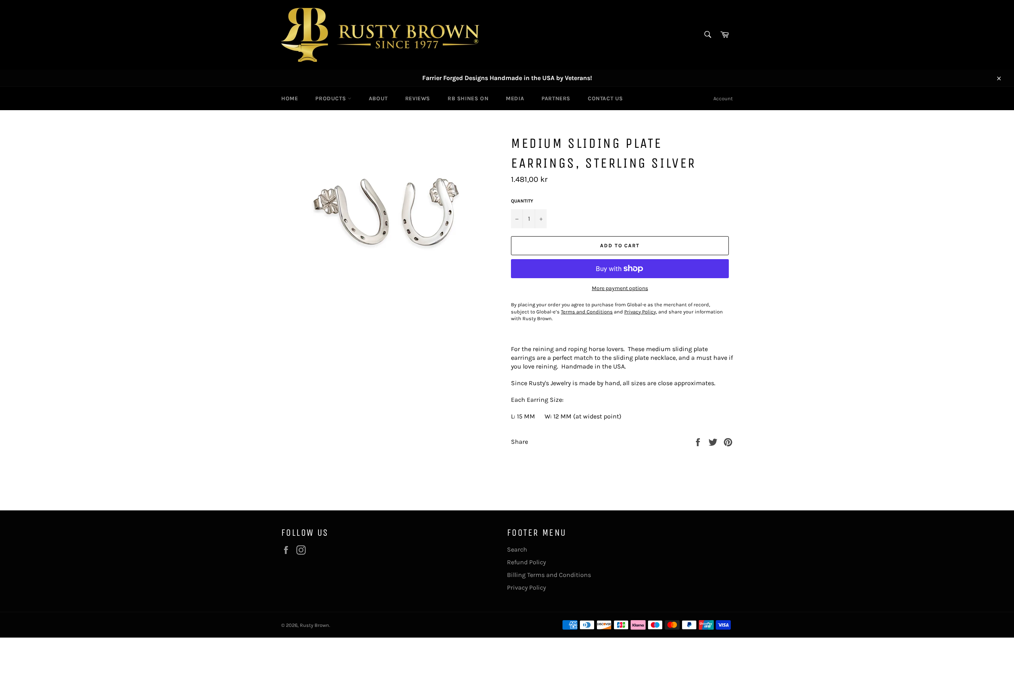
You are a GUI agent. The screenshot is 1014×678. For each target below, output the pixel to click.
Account (723, 98)
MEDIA (515, 98)
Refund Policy (526, 562)
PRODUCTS (331, 98)
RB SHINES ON (468, 98)
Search (517, 549)
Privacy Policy (526, 587)
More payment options (620, 288)
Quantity (522, 201)
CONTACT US (605, 98)
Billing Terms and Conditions (549, 575)
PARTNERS (555, 98)
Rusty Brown (314, 625)
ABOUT (378, 98)
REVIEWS (417, 98)
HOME (289, 98)
